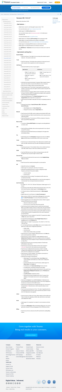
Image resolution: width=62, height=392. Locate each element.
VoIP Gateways (19, 354)
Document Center (15, 2)
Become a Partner (31, 335)
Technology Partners (10, 354)
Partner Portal (9, 368)
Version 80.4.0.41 (7, 84)
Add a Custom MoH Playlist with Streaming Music (38, 41)
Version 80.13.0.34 (7, 64)
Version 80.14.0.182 (8, 32)
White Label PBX (30, 351)
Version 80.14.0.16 (7, 62)
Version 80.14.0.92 (7, 51)
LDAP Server (4, 108)
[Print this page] (60, 14)
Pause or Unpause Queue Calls (35, 29)
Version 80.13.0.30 (7, 67)
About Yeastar (9, 347)
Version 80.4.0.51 (7, 80)
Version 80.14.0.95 (7, 49)
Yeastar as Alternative (11, 372)
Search (47, 7)
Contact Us (8, 364)
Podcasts (38, 358)
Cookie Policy (11, 389)
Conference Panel (5, 106)
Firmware (38, 354)
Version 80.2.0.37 (7, 88)
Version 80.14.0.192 (8, 29)
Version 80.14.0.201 (8, 27)
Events (7, 360)
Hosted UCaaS (29, 347)
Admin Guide (4, 96)
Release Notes (6, 14)
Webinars (38, 356)
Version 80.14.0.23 (7, 60)
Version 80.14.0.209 (8, 25)
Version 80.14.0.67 (20, 14)
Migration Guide (5, 115)
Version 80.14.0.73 (7, 56)
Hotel (3, 110)
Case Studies (39, 351)
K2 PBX (21, 2)
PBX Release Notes (13, 14)
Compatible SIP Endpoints (7, 98)
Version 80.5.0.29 (7, 75)
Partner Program (10, 349)
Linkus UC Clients (20, 351)
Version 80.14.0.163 (8, 40)
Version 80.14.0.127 (8, 45)
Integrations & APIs (30, 352)
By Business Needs (30, 358)
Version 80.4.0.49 (7, 82)
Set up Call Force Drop (33, 36)
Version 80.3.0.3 (7, 86)
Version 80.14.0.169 (8, 36)
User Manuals (39, 352)
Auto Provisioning (5, 102)
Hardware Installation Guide (7, 93)
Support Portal (9, 366)
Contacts (8, 387)
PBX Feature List (9, 370)
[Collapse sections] (58, 14)
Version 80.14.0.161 (8, 43)
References (4, 113)
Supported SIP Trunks (42, 2)
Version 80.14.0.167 (8, 38)
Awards (7, 358)
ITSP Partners (9, 352)
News (7, 356)
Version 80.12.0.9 (7, 71)
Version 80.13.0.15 (7, 69)
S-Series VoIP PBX (20, 352)
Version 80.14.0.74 (7, 53)
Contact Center (29, 349)
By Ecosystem (29, 356)
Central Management (21, 356)
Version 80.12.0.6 (7, 73)
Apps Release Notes (7, 91)
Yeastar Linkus (5, 104)
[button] (1, 19)
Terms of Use (13, 387)
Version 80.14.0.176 (8, 34)
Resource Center (40, 347)
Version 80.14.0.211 (8, 23)
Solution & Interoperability (7, 100)
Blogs (37, 349)
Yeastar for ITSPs (10, 374)
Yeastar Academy (10, 376)
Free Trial (57, 2)
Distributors (8, 351)
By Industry (28, 354)
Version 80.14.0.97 (7, 47)
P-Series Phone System (19, 348)
